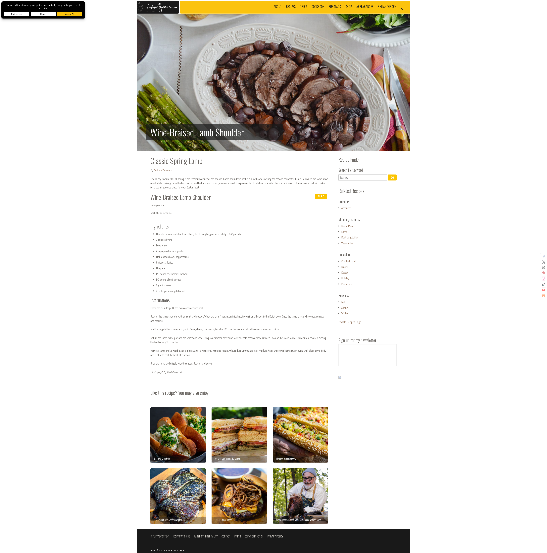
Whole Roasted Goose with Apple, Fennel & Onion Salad (300, 496)
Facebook (543, 256)
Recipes (291, 6)
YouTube (543, 290)
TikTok (543, 284)
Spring (344, 307)
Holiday (345, 278)
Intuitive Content (160, 536)
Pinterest (543, 273)
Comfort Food (348, 261)
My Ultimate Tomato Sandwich (239, 434)
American (346, 208)
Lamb (344, 231)
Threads (543, 267)
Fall (343, 302)
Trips (303, 6)
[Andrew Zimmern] (205, 7)
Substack (335, 6)
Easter (344, 272)
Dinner (344, 267)
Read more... (273, 82)
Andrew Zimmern (163, 170)
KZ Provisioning (181, 536)
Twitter (543, 262)
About (277, 6)
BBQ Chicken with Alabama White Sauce (178, 496)
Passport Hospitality (206, 536)
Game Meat (347, 226)
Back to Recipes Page (349, 322)
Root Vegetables (350, 237)
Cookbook (318, 6)
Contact (226, 536)
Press (237, 536)
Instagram (543, 278)
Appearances (364, 6)
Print (321, 196)
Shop (348, 6)
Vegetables (347, 243)
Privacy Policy (275, 536)
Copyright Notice (254, 536)
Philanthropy (387, 6)
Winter (344, 313)
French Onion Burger (239, 496)
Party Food (346, 284)
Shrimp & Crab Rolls (178, 434)
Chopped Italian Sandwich (300, 434)
